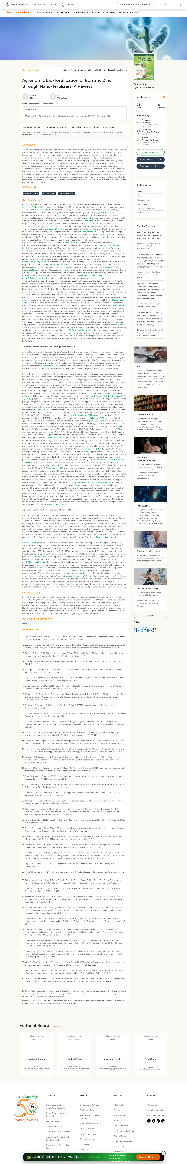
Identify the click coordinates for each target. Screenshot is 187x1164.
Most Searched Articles (124, 1131)
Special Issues (120, 1115)
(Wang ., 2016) (51, 366)
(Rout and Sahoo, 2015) (106, 537)
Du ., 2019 (44, 410)
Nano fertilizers (67, 193)
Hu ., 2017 (80, 570)
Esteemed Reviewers (123, 1141)
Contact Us (152, 1105)
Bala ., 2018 (97, 418)
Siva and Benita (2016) (43, 556)
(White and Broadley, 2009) (34, 262)
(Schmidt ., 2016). (91, 449)
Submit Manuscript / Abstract (135, 4)
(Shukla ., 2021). (42, 210)
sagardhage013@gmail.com (41, 104)
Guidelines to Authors (89, 1105)
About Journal (43, 12)
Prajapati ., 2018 (114, 429)
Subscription (119, 1146)
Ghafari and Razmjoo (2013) (40, 562)
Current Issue (63, 12)
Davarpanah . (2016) (102, 482)
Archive (110, 12)
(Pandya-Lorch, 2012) (50, 229)
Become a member (155, 1115)
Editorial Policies (87, 1129)
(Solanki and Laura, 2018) (55, 504)
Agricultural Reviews (18, 12)
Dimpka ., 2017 (83, 415)
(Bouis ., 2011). (109, 212)
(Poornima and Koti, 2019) (105, 460)
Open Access (86, 1149)
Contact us (150, 616)
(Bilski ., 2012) (109, 234)
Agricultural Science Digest (58, 1132)
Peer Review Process (89, 1123)
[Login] (181, 4)
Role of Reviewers (88, 1134)
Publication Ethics (87, 1110)
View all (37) (58, 1026)
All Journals (40, 4)
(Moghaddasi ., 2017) (80, 482)
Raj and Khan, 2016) (38, 278)
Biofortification (30, 193)
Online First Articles (95, 12)
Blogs (54, 4)
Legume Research (54, 1121)
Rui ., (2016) (29, 543)
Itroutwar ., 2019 (57, 437)
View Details (150, 152)
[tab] (74, 109)
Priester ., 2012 (54, 468)
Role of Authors (87, 1139)
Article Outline (129, 12)
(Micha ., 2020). (31, 207)
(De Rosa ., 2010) (77, 330)
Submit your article (155, 1110)
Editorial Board (78, 12)
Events (69, 4)
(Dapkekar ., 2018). (104, 396)
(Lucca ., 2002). (91, 221)
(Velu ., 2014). (61, 264)
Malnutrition (48, 193)
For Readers (85, 1144)
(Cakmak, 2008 (104, 245)
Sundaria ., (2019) (78, 576)
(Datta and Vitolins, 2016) (88, 232)
